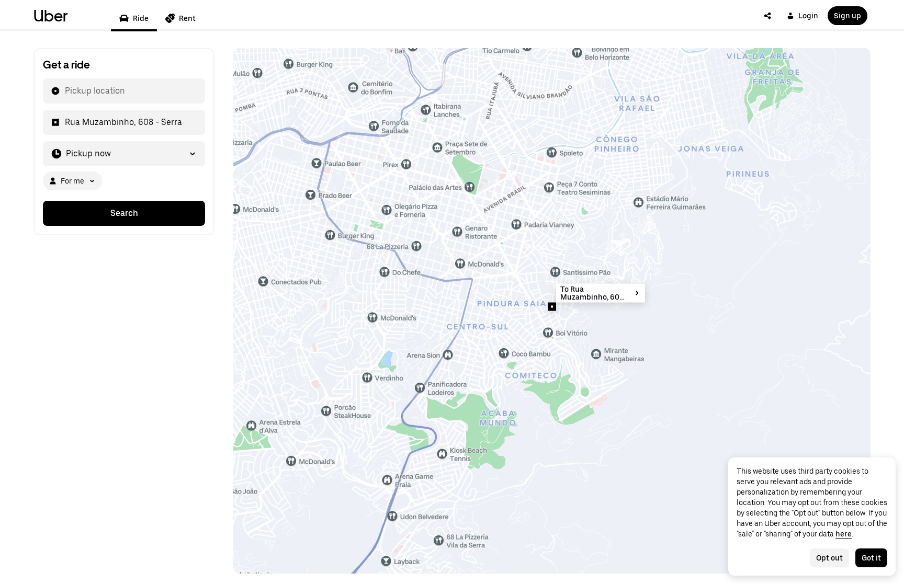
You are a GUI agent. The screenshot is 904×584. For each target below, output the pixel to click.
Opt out (829, 558)
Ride (141, 18)
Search (124, 213)
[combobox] (64, 91)
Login (808, 16)
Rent (187, 18)
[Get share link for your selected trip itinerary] (767, 16)
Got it (871, 558)
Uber (50, 15)
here (843, 534)
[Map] (552, 311)
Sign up (847, 16)
